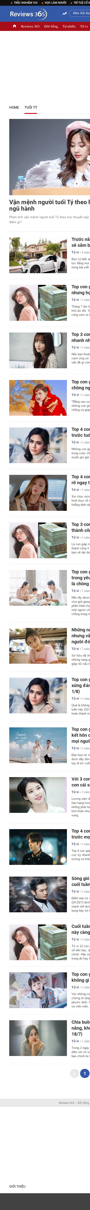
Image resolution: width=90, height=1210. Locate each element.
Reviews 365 (30, 26)
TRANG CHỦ (14, 26)
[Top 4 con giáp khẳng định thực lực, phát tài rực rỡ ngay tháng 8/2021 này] (38, 493)
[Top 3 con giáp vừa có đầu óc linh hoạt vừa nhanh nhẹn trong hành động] (38, 350)
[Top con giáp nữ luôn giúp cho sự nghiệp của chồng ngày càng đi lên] (38, 398)
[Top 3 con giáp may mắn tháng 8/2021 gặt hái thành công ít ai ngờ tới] (38, 540)
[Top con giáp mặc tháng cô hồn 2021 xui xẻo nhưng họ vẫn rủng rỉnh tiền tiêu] (38, 303)
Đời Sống (51, 26)
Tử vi (84, 26)
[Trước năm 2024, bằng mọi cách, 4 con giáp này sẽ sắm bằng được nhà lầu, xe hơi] (38, 255)
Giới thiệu (17, 1186)
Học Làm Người (55, 2)
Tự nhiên (69, 26)
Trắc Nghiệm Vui (25, 2)
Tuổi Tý (30, 107)
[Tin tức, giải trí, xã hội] (28, 15)
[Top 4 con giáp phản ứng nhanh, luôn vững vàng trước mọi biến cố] (38, 847)
